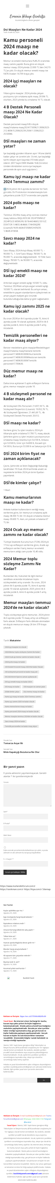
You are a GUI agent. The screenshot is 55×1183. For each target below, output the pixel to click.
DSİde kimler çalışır (12, 692)
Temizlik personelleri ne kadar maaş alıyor (21, 726)
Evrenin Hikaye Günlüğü (27, 16)
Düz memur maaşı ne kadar (34, 692)
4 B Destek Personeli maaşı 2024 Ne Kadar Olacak (24, 667)
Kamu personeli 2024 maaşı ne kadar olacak (21, 711)
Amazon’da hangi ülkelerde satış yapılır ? (18, 930)
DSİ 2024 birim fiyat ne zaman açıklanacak (20, 677)
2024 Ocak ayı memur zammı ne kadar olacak (22, 657)
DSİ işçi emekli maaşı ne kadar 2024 (18, 682)
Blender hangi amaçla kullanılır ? (15, 949)
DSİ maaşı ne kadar (12, 687)
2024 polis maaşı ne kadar (15, 662)
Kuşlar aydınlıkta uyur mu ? (13, 910)
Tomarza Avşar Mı (13, 743)
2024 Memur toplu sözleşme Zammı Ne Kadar (22, 652)
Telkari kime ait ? (9, 936)
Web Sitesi (7, 835)
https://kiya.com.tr (33, 889)
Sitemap (46, 889)
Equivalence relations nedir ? (14, 923)
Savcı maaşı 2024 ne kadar (15, 721)
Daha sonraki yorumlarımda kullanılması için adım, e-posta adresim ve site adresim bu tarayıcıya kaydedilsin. (25, 851)
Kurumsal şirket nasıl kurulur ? (14, 968)
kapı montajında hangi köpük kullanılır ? (18, 917)
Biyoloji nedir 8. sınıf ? (11, 962)
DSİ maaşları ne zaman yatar (34, 687)
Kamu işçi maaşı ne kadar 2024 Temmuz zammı (23, 696)
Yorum (6, 782)
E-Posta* (6, 823)
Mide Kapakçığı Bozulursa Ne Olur (21, 752)
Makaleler (15, 640)
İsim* (5, 812)
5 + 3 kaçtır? (8, 859)
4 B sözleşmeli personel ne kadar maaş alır (21, 672)
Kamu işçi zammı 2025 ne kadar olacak (19, 701)
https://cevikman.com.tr (11, 889)
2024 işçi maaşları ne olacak (15, 647)
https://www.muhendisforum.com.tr (17, 886)
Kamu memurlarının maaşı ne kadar (18, 706)
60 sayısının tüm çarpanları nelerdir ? (17, 955)
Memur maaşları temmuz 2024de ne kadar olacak (23, 716)
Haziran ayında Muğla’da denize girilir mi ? (19, 943)
